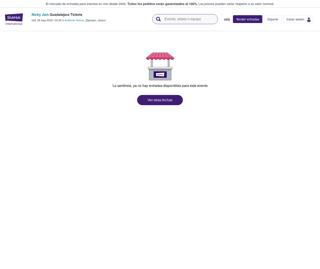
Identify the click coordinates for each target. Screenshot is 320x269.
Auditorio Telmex (74, 20)
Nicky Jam (40, 14)
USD (227, 19)
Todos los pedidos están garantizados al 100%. (162, 4)
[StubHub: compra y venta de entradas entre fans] (13, 19)
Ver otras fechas (160, 100)
